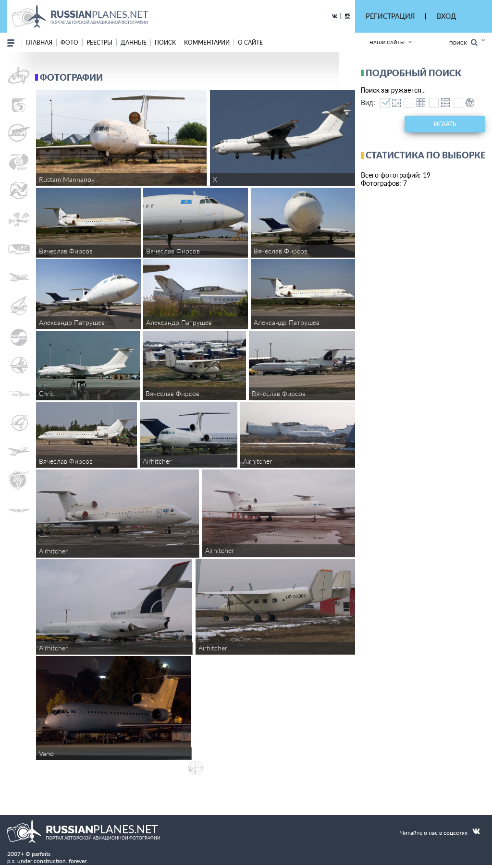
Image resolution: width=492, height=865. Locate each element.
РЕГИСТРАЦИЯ (390, 16)
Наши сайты (387, 42)
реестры (99, 42)
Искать (445, 124)
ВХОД (446, 16)
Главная (39, 42)
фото (69, 42)
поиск (165, 42)
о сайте (250, 42)
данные (134, 42)
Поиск (460, 43)
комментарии (207, 42)
